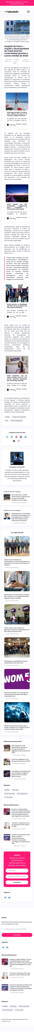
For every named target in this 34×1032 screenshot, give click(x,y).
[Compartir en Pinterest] (16, 437)
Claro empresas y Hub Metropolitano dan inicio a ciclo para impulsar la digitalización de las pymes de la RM (21, 749)
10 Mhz (7, 790)
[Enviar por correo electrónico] (14, 441)
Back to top (6, 1021)
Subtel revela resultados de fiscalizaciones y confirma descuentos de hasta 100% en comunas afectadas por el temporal (17, 562)
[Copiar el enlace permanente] (18, 441)
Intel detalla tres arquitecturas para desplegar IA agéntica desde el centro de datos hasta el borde (21, 773)
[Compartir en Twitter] (11, 437)
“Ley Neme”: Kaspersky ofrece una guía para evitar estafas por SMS (20, 824)
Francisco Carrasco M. (17, 467)
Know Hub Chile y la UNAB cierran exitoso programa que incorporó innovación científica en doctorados (21, 497)
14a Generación (22, 793)
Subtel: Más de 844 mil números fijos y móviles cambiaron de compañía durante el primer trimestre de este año (17, 727)
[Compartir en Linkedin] (25, 437)
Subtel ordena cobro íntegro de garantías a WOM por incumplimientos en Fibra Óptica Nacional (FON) (17, 629)
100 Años (15, 790)
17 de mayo (9, 797)
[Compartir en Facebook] (7, 437)
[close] (32, 3)
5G (7, 420)
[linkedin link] (9, 897)
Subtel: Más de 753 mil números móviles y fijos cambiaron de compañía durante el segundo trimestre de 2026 (16, 596)
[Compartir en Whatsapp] (21, 437)
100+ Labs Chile (10, 793)
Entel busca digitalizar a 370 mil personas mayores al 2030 (21, 760)
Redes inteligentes (17, 420)
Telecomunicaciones (19, 417)
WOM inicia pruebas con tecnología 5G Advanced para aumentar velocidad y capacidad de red (16, 694)
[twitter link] (5, 897)
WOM (8, 417)
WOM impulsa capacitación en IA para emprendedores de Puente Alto (16, 662)
